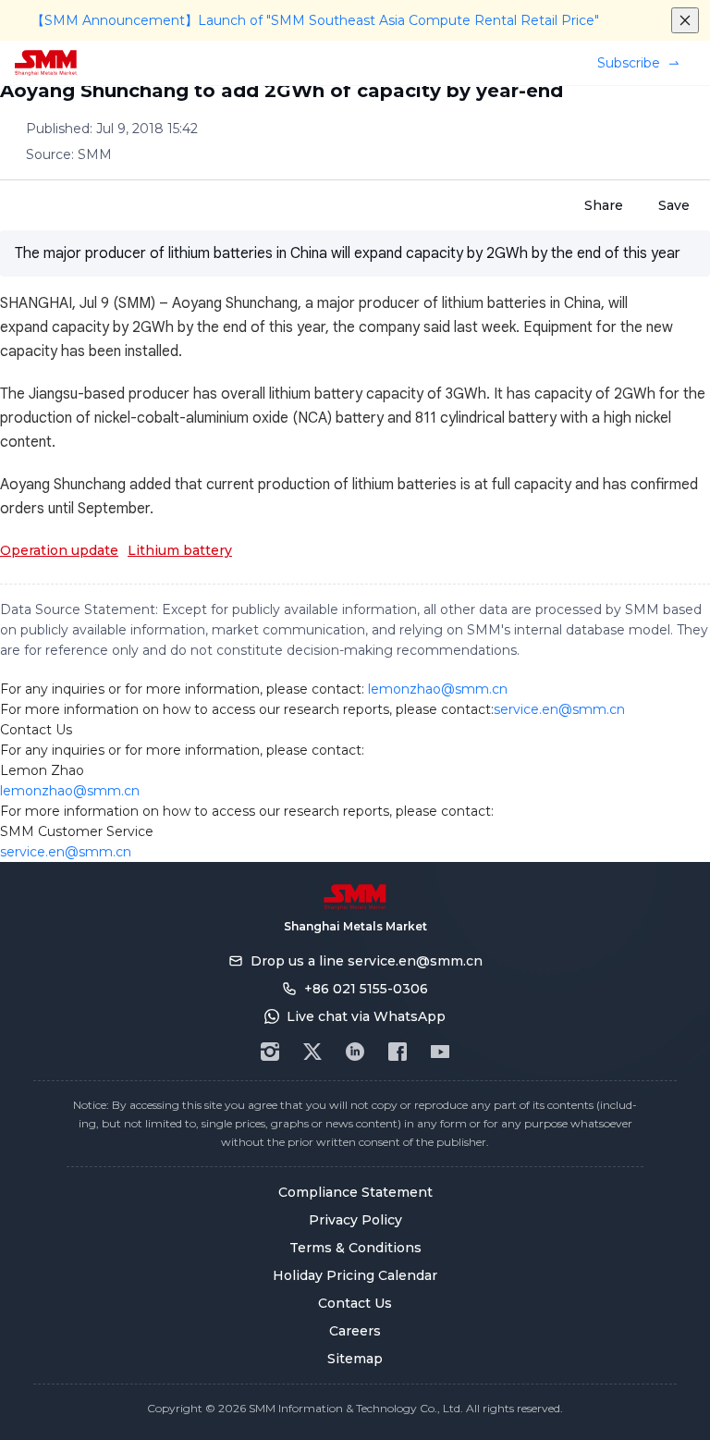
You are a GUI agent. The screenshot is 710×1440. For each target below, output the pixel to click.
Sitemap (355, 1358)
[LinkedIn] (355, 1051)
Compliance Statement (355, 1192)
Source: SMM (69, 154)
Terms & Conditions (355, 1247)
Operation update (59, 550)
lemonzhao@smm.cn (438, 689)
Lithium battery (180, 550)
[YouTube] (440, 1051)
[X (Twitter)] (312, 1051)
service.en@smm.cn (559, 709)
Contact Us (355, 1303)
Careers (355, 1331)
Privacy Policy (355, 1220)
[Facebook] (397, 1051)
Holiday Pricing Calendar (355, 1275)
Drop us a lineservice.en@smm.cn (367, 961)
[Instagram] (270, 1051)
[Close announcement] (685, 20)
